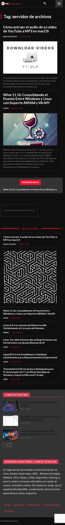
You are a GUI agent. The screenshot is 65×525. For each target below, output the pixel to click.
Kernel (6, 332)
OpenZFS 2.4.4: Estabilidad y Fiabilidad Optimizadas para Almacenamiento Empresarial (30, 356)
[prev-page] (5, 445)
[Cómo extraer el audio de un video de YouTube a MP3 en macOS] (30, 57)
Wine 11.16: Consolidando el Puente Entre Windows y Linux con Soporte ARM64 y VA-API (27, 99)
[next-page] (10, 445)
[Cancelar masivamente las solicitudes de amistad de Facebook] (10, 420)
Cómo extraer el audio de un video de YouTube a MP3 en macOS (30, 29)
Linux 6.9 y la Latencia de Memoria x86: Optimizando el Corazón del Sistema (25, 327)
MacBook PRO (10, 36)
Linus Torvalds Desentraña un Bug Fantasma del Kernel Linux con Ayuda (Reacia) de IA (30, 341)
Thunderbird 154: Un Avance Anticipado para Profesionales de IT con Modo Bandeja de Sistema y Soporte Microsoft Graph (28, 371)
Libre (5, 379)
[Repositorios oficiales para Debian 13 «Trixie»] (10, 406)
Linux (6, 108)
